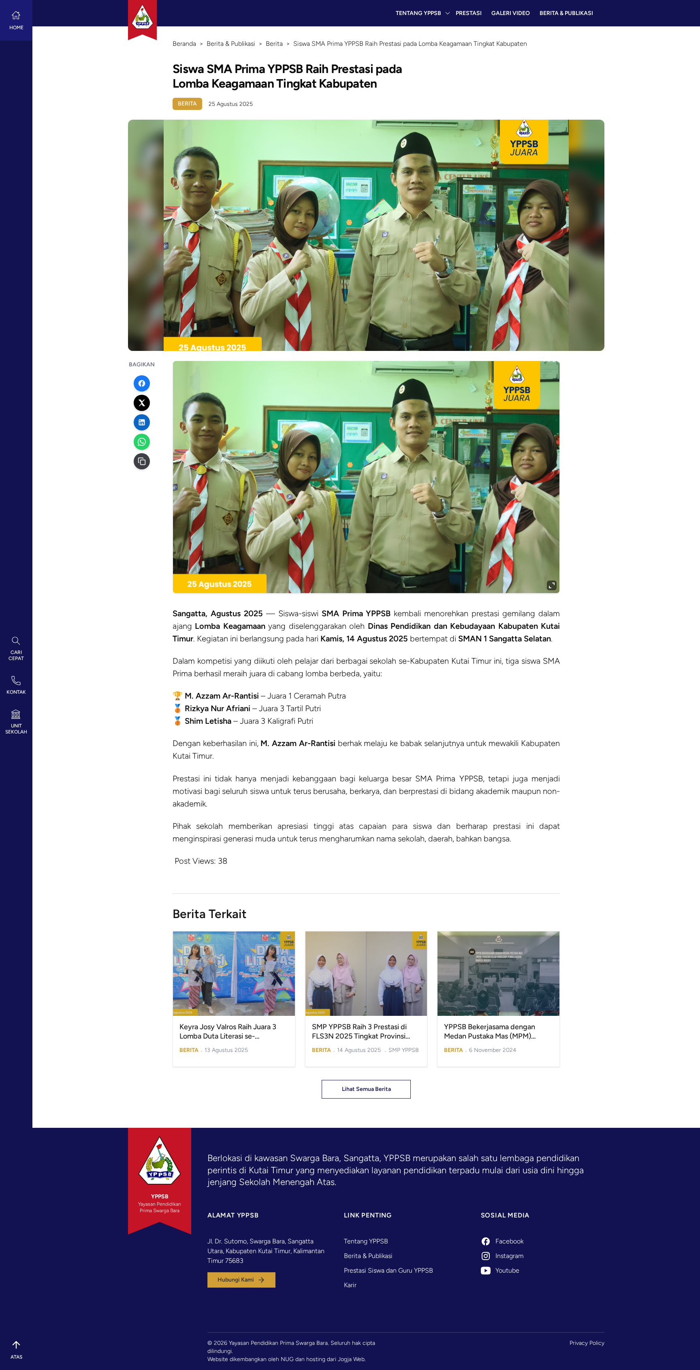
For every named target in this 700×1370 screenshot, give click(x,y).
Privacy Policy (587, 1343)
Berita (187, 103)
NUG (287, 1359)
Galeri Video (510, 13)
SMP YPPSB (403, 1050)
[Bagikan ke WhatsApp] (142, 442)
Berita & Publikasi (566, 13)
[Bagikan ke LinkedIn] (142, 422)
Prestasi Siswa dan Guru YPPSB (388, 1270)
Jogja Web (351, 1359)
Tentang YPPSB (418, 13)
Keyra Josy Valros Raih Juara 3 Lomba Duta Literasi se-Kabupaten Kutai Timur (227, 1036)
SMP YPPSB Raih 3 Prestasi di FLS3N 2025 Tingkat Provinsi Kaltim (359, 1036)
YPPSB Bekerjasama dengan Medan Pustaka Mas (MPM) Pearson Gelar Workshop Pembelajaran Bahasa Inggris (490, 1040)
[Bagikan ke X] (142, 403)
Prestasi (469, 13)
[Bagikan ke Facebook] (142, 383)
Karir (350, 1285)
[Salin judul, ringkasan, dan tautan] (142, 461)
